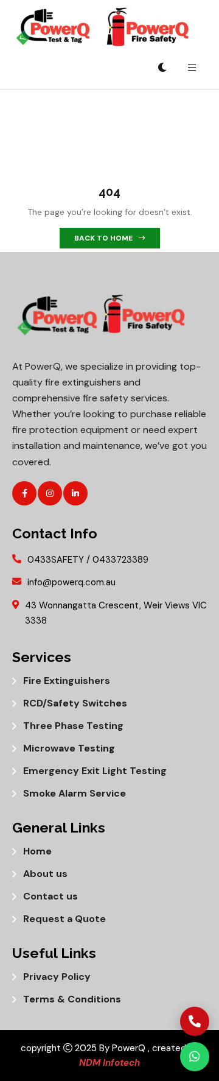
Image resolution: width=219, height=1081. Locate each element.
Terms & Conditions (72, 999)
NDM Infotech (109, 1063)
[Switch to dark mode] (162, 67)
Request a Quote (64, 919)
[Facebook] (24, 493)
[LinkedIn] (75, 493)
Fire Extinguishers (66, 681)
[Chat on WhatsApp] (194, 1056)
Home (37, 851)
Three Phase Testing (73, 726)
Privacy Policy (57, 977)
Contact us (50, 896)
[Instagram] (50, 493)
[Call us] (194, 1021)
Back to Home (103, 238)
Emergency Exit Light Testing (95, 771)
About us (45, 874)
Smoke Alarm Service (74, 793)
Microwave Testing (69, 748)
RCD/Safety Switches (75, 703)
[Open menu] (191, 67)
